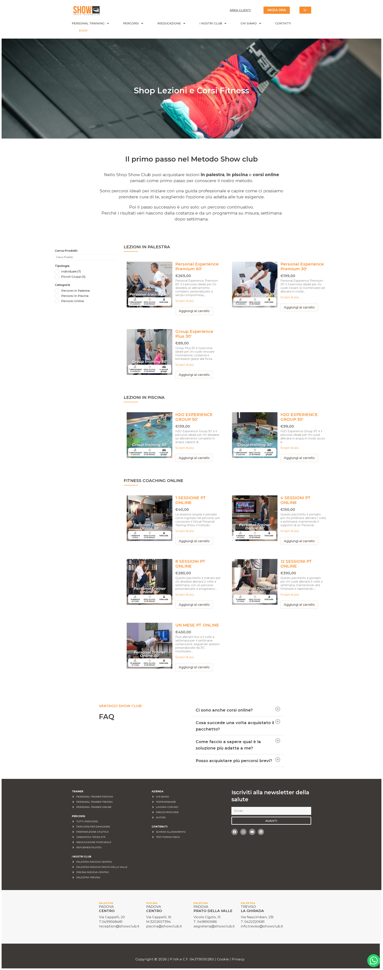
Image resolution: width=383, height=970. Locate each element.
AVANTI (271, 821)
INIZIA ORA (277, 10)
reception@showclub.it (119, 926)
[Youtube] (252, 832)
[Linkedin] (261, 832)
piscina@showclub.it (164, 926)
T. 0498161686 (205, 922)
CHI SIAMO (249, 23)
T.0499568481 (110, 922)
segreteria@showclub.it (214, 926)
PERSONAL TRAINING (88, 23)
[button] (238, 710)
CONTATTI (283, 23)
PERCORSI (131, 23)
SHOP (83, 30)
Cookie (223, 959)
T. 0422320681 (253, 922)
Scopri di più (184, 301)
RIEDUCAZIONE (169, 23)
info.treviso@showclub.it (262, 926)
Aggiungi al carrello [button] (194, 311)
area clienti (240, 10)
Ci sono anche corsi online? (224, 710)
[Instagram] (243, 832)
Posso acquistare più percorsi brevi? (234, 760)
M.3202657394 (158, 922)
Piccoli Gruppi (73, 276)
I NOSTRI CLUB (210, 23)
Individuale (71, 271)
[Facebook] (234, 832)
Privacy (238, 959)
